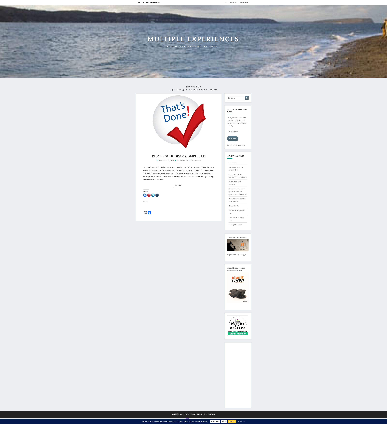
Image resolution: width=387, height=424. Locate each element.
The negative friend (235, 225)
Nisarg (212, 414)
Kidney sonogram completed (178, 156)
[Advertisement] (238, 375)
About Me (233, 2)
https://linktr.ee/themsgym (236, 255)
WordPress (198, 414)
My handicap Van (234, 206)
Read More (179, 185)
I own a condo (233, 163)
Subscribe (232, 139)
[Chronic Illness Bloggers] (238, 326)
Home (225, 2)
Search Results (244, 2)
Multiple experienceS (149, 2)
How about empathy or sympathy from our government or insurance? (238, 191)
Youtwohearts (182, 160)
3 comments (196, 160)
